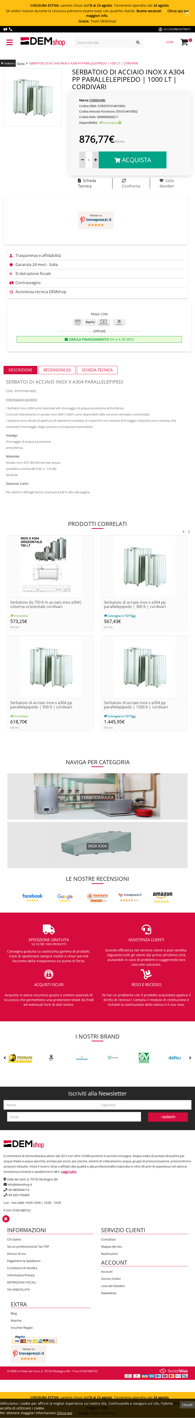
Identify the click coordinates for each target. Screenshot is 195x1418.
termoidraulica (97, 797)
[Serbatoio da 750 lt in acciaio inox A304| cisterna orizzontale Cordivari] (51, 566)
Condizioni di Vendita (22, 1268)
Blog (14, 1313)
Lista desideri (167, 183)
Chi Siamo (14, 1239)
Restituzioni (109, 1254)
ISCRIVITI (168, 1117)
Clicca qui (64, 1413)
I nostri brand (97, 1036)
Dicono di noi (16, 1254)
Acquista (135, 160)
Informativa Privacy (21, 1275)
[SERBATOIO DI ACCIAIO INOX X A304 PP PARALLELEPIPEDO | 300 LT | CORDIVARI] (144, 566)
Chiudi (187, 1404)
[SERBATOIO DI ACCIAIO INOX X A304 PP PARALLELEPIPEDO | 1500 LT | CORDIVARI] (144, 666)
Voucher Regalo (22, 1327)
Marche (16, 1320)
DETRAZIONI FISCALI (21, 1282)
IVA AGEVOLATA (18, 1289)
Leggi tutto (69, 1171)
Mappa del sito (111, 1246)
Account (107, 1271)
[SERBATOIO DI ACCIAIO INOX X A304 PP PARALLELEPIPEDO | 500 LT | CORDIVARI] (51, 666)
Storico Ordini (111, 1279)
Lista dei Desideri (113, 1286)
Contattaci (108, 1239)
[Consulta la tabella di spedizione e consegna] (119, 123)
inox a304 (97, 846)
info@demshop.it (20, 1184)
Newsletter (109, 1293)
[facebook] (6, 1219)
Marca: (84, 100)
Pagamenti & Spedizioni (23, 1261)
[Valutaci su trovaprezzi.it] (95, 220)
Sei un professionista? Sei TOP (28, 1246)
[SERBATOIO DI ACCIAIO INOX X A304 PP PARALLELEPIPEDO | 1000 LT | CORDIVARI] (32, 96)
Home (21, 63)
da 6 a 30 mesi (101, 339)
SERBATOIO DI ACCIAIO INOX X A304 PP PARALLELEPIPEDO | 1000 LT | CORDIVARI (83, 63)
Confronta (131, 186)
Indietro (9, 63)
